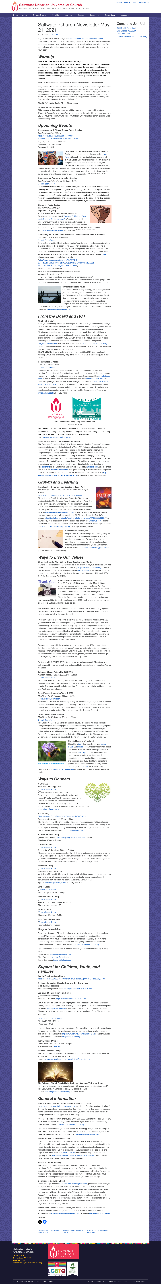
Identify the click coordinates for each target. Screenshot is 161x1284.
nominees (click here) (95, 379)
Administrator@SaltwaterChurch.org (132, 37)
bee (79, 744)
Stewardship (110, 15)
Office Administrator (46, 393)
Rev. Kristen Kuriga (68, 475)
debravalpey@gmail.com (60, 954)
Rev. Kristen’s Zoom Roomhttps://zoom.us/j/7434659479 (62, 816)
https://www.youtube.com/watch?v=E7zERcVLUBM (73, 1156)
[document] (80, 629)
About (25, 15)
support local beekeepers (63, 769)
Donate (127, 2)
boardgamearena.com (56, 1008)
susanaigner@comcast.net (49, 809)
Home (15, 15)
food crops (82, 752)
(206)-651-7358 (123, 34)
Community (94, 15)
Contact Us (144, 2)
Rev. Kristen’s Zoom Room (49, 699)
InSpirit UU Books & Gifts (134, 1281)
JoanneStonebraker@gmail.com (94, 548)
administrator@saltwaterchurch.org (59, 512)
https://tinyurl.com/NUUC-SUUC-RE (77, 989)
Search (119, 2)
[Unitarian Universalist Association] (63, 1252)
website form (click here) (99, 1213)
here (104, 254)
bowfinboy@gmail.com (59, 957)
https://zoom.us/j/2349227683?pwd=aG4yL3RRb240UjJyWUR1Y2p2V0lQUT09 (71, 979)
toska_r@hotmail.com (62, 960)
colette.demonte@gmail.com (52, 230)
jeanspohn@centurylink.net (55, 883)
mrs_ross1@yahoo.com (48, 344)
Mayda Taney (51, 475)
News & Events (40, 15)
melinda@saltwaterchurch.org (59, 309)
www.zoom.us (69, 1153)
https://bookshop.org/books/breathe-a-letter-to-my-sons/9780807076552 (74, 518)
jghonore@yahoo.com (75, 830)
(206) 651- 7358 (19, 1260)
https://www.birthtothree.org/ (89, 568)
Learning (68, 15)
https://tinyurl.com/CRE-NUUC (50, 1018)
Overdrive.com (95, 521)
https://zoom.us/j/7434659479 (70, 495)
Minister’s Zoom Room (47, 495)
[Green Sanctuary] (73, 1267)
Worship (55, 15)
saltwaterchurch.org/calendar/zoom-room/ (85, 39)
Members (125, 15)
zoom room (57, 1047)
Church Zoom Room (46, 184)
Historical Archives (56, 35)
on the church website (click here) (73, 1184)
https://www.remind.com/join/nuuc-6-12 (78, 1034)
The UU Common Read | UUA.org (56, 526)
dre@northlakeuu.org (71, 1037)
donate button (83, 570)
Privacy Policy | (115, 1281)
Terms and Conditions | (97, 1281)
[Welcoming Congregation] (57, 1267)
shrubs (80, 747)
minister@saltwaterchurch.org (94, 344)
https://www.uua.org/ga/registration (57, 437)
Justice (81, 15)
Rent (135, 2)
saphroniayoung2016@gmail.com (71, 837)
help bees (84, 767)
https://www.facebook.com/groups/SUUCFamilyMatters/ (67, 1059)
